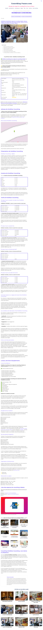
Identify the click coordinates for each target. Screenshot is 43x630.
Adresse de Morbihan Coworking (8, 46)
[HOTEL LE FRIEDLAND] (7, 621)
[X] (30, 18)
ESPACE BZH (24, 526)
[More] (36, 18)
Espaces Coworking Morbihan (26, 16)
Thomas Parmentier (10, 577)
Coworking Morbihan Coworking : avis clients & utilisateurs (11, 52)
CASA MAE (36, 627)
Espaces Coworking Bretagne (16, 16)
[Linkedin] (32, 18)
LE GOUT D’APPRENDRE (7, 614)
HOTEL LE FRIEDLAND (7, 627)
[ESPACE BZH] (24, 523)
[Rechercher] (41, 1)
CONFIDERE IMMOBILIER (7, 601)
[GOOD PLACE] (24, 543)
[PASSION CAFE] (21, 621)
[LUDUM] (21, 609)
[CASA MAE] (35, 621)
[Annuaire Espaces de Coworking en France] (21, 3)
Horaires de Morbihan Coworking (8, 48)
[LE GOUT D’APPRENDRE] (7, 609)
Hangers (22, 429)
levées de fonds (16, 470)
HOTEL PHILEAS (21, 601)
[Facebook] (28, 18)
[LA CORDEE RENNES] (14, 533)
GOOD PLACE (24, 547)
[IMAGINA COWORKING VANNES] (5, 523)
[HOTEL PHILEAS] (21, 595)
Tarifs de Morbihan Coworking (8, 49)
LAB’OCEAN (14, 547)
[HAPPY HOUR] (5, 543)
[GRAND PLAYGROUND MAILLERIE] (35, 595)
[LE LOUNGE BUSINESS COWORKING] (14, 523)
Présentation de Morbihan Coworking (8, 47)
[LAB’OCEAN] (14, 543)
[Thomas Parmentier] (4, 580)
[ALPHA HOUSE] (35, 609)
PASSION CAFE (21, 627)
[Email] (34, 18)
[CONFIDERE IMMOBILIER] (7, 595)
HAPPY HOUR (5, 547)
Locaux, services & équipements (8, 50)
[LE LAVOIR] (5, 533)
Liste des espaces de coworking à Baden (9, 51)
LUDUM (21, 614)
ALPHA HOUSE (36, 614)
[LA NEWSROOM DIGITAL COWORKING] (24, 533)
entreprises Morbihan (16, 117)
